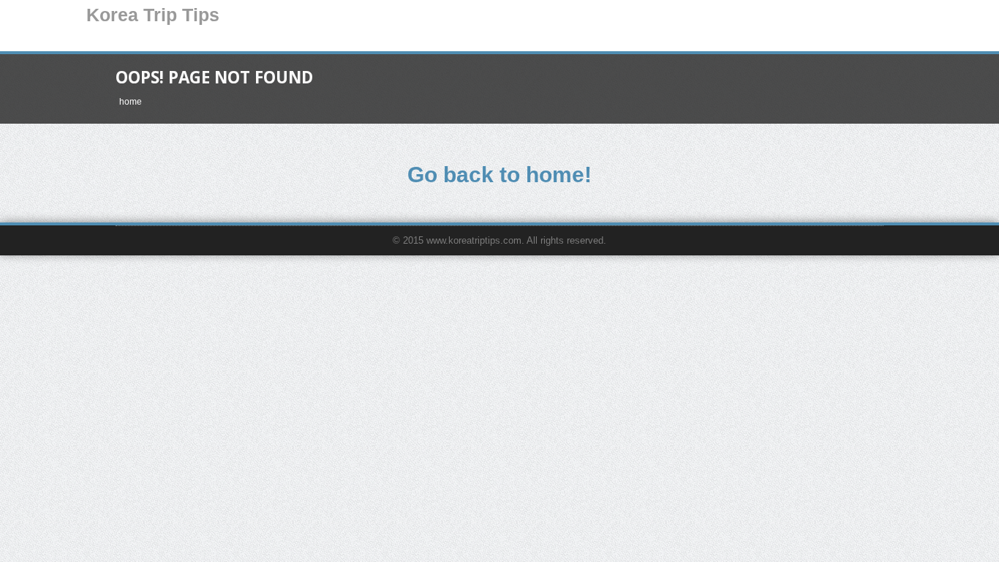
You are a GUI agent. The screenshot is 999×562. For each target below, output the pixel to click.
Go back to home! (499, 174)
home (130, 102)
